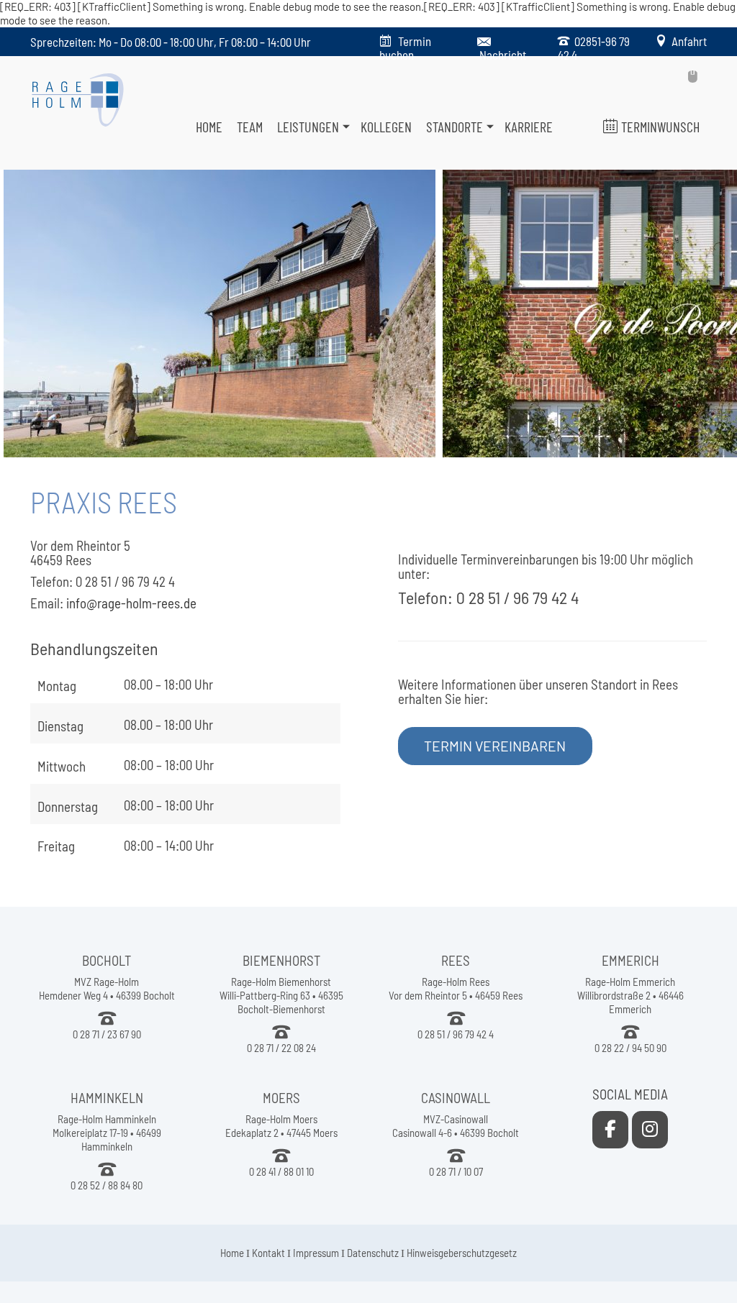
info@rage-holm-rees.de (131, 603)
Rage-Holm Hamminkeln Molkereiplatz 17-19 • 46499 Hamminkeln (107, 1132)
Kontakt (268, 1252)
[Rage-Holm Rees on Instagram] (650, 1129)
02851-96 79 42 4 (594, 48)
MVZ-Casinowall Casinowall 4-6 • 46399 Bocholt (455, 1125)
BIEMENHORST (281, 960)
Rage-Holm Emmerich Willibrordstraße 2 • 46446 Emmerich (630, 995)
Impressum (316, 1252)
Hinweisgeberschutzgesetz (462, 1252)
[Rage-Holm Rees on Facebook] (610, 1129)
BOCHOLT (106, 960)
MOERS (281, 1097)
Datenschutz (373, 1252)
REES (455, 960)
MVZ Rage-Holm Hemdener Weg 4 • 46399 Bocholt (107, 988)
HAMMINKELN (107, 1097)
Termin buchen (405, 48)
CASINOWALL (455, 1097)
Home (232, 1252)
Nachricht (502, 54)
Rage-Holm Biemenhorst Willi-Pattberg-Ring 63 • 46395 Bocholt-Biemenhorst (281, 995)
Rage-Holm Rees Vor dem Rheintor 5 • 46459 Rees (456, 988)
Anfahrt (687, 41)
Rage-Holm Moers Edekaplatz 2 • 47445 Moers (281, 1125)
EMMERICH (630, 960)
